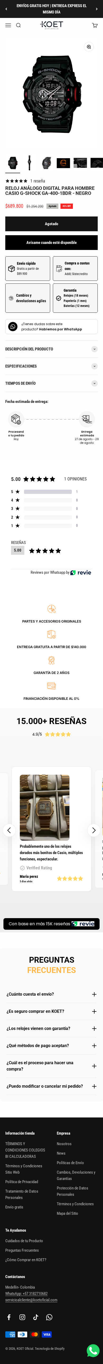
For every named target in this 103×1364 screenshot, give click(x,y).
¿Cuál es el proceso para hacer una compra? (40, 1066)
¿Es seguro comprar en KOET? (35, 1011)
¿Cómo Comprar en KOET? (25, 1259)
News (61, 1153)
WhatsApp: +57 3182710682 (26, 1293)
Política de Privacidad (21, 1181)
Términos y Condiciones (75, 1204)
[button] (93, 830)
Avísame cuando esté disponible (51, 242)
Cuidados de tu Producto (24, 1240)
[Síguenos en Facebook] (8, 1317)
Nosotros (64, 1143)
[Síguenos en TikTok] (35, 1317)
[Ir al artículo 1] (12, 163)
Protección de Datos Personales (72, 1191)
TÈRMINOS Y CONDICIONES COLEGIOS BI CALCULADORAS (25, 1150)
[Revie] (80, 573)
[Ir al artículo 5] (80, 163)
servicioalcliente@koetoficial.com (31, 1300)
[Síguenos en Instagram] (22, 1317)
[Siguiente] (97, 9)
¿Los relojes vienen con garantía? (38, 1028)
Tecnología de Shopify (49, 1349)
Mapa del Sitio (67, 1213)
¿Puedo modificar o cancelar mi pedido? (45, 1086)
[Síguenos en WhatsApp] (49, 1317)
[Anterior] (6, 9)
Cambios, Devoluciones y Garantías (76, 1175)
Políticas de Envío (70, 1162)
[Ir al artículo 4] (63, 163)
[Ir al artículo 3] (46, 163)
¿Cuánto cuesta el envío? (30, 994)
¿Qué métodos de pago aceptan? (38, 1045)
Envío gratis (14, 1207)
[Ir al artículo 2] (29, 163)
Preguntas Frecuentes (22, 1250)
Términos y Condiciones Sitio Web (23, 1169)
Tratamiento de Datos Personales (21, 1194)
